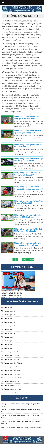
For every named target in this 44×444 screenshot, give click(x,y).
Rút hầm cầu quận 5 (8, 322)
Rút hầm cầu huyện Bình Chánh (12, 378)
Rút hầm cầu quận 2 (8, 311)
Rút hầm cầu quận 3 (8, 315)
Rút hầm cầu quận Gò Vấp (10, 367)
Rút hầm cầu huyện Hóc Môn (11, 389)
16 (24, 259)
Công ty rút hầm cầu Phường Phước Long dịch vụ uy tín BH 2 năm (21, 416)
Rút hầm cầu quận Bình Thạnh (11, 363)
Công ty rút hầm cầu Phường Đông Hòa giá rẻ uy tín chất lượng (20, 405)
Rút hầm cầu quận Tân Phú (10, 355)
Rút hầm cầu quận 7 (8, 329)
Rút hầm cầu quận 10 (8, 341)
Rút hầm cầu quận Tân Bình (10, 352)
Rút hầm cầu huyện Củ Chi (10, 393)
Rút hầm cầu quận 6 (8, 326)
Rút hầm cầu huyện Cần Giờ (10, 385)
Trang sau (30, 259)
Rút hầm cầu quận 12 (8, 348)
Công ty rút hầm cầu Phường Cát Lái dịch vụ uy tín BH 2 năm (21, 427)
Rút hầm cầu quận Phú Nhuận (11, 370)
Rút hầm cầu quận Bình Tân (10, 359)
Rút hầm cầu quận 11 (8, 344)
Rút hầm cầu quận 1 (8, 307)
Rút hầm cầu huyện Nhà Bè (10, 381)
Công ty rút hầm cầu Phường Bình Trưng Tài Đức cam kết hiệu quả (20, 422)
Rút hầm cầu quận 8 (8, 333)
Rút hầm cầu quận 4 (8, 318)
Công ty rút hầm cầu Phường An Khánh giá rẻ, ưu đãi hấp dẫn (20, 411)
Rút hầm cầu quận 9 (8, 337)
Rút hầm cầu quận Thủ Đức (10, 374)
